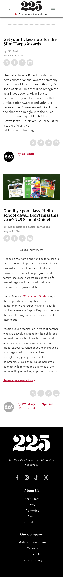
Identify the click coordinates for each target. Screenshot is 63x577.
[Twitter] (6, 62)
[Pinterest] (22, 62)
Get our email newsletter (33, 14)
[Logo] (31, 6)
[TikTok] (36, 478)
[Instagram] (27, 478)
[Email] (30, 62)
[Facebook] (14, 62)
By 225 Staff (25, 153)
